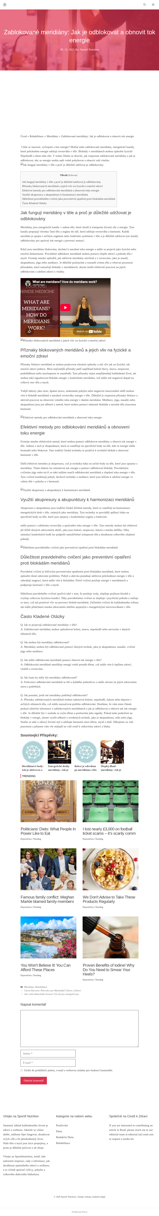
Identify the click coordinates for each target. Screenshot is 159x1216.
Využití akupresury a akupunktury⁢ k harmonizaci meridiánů (55, 194)
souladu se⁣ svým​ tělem (60, 713)
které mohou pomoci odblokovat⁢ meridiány (85, 441)
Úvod (23, 136)
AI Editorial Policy (79, 1212)
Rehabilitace (37, 136)
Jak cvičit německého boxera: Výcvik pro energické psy (51, 994)
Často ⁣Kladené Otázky (34, 203)
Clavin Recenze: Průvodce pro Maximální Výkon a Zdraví (52, 990)
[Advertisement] (79, 106)
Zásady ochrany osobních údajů (91, 1197)
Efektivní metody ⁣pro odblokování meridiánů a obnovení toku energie (60, 190)
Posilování (62, 1125)
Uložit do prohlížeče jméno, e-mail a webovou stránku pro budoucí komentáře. (68, 1070)
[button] (144, 5)
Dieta (59, 1131)
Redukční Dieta (65, 1137)
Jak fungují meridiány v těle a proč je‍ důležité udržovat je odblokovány (61, 181)
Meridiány (52, 136)
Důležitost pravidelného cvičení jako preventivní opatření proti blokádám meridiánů (68, 198)
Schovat (73, 175)
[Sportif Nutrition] (4, 5)
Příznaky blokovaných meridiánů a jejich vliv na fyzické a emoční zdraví (62, 186)
